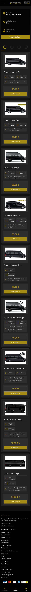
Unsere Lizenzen (6, 558)
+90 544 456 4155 (6, 523)
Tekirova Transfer (6, 545)
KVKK (2, 556)
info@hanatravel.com (7, 526)
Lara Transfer (5, 540)
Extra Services (5, 561)
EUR (25, 2)
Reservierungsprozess (7, 575)
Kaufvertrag (4, 553)
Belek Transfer (5, 535)
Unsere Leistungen (6, 569)
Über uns (3, 567)
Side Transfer (5, 542)
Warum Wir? (4, 577)
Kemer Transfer (5, 537)
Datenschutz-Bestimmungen (9, 551)
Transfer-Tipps (5, 572)
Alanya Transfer (5, 532)
